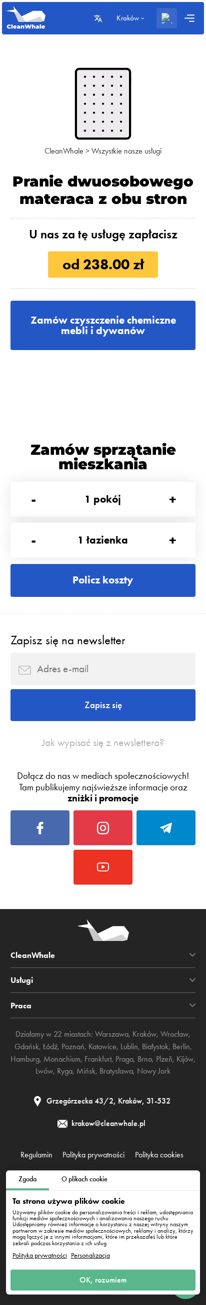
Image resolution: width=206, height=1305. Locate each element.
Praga (125, 1059)
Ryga (64, 1071)
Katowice (102, 1046)
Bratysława (116, 1071)
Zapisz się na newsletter (67, 640)
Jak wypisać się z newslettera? (103, 742)
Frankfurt (98, 1059)
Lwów (44, 1071)
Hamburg (25, 1059)
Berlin (181, 1046)
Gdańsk (26, 1046)
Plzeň (164, 1059)
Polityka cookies (159, 1154)
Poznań (73, 1046)
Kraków (144, 1034)
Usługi (21, 980)
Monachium (62, 1059)
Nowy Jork (153, 1071)
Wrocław (174, 1034)
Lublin (129, 1046)
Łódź (50, 1046)
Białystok (155, 1046)
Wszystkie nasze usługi (127, 151)
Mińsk (86, 1071)
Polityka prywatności (39, 1255)
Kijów (185, 1059)
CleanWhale (64, 151)
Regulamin (36, 1154)
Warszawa (111, 1034)
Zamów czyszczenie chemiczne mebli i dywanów (103, 325)
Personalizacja (90, 1255)
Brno (145, 1059)
